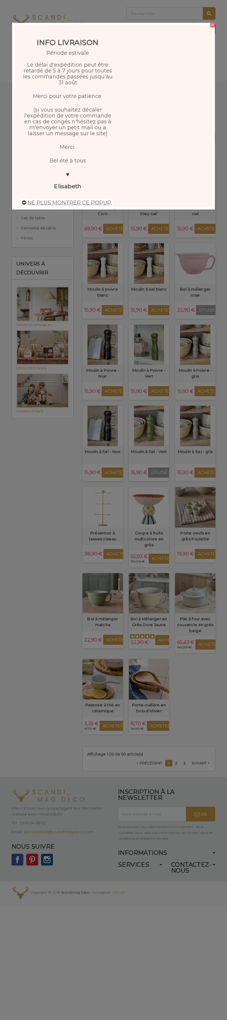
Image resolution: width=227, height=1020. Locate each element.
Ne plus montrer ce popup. (69, 202)
